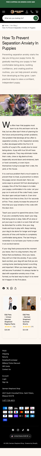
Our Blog (13, 25)
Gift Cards (6, 366)
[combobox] (20, 18)
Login (4, 379)
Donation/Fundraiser (9, 360)
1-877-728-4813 (8, 400)
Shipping (5, 354)
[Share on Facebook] (3, 288)
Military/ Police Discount (11, 363)
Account (5, 376)
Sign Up (5, 382)
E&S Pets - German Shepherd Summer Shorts (26, 319)
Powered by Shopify (31, 443)
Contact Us (6, 369)
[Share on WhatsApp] (11, 288)
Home (6, 25)
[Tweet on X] (7, 288)
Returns (5, 357)
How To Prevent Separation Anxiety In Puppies (18, 28)
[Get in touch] (31, 11)
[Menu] (3, 11)
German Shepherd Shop (16, 443)
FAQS (4, 351)
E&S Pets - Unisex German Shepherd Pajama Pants (10, 319)
